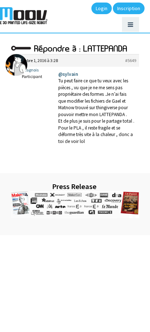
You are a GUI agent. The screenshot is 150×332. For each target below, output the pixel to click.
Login (101, 8)
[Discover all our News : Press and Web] (75, 204)
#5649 (130, 60)
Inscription (128, 8)
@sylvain (68, 74)
